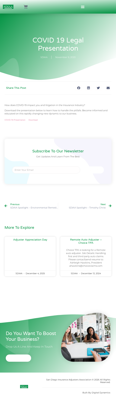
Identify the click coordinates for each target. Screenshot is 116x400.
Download (33, 120)
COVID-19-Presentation (15, 120)
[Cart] (25, 7)
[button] (83, 7)
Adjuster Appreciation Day (30, 239)
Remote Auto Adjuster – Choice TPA (86, 241)
